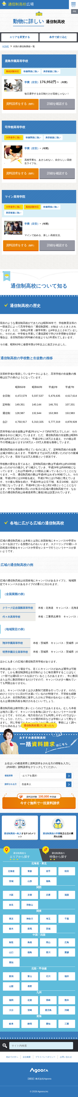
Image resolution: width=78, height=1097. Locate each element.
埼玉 (48, 918)
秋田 (67, 871)
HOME (5, 46)
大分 (11, 1010)
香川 (48, 952)
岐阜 (11, 1024)
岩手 (48, 871)
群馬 (30, 928)
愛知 (48, 1024)
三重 (67, 1024)
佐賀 (30, 1000)
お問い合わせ (66, 1057)
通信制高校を (20, 855)
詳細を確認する (57, 103)
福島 (48, 881)
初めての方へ (12, 1057)
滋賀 (67, 895)
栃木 (11, 928)
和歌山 (29, 905)
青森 (30, 871)
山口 (11, 952)
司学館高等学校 (15, 127)
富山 (30, 976)
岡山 (48, 942)
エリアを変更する (20, 37)
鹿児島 (48, 1010)
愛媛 (67, 952)
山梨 (11, 986)
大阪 (11, 895)
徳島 (30, 952)
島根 (30, 942)
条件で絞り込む (58, 37)
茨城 (48, 928)
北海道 (11, 871)
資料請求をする (21, 103)
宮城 (11, 881)
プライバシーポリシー (45, 1057)
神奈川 (29, 918)
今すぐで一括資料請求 (39, 803)
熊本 (67, 1000)
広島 (67, 942)
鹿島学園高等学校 (16, 60)
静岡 (30, 1024)
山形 (30, 881)
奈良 (11, 905)
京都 (30, 895)
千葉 (67, 918)
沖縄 (67, 1010)
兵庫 (48, 895)
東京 (11, 918)
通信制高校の (58, 855)
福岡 (11, 1000)
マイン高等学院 (15, 196)
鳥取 (11, 942)
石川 (48, 976)
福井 (67, 976)
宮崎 (30, 1010)
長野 (30, 986)
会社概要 (27, 1057)
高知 (11, 962)
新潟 (11, 976)
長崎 (48, 1000)
